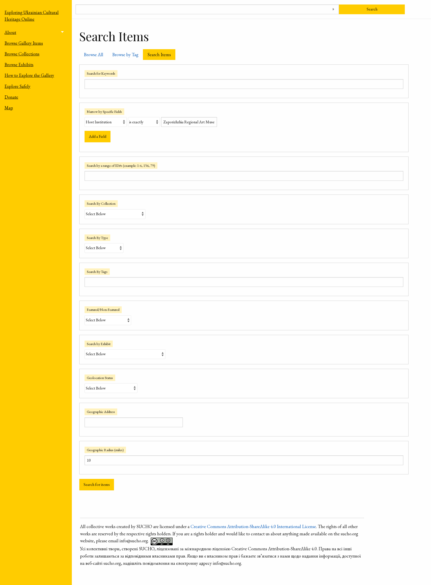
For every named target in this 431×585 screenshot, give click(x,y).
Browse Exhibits (18, 64)
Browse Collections (21, 54)
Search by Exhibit (98, 343)
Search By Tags (97, 271)
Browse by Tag (125, 54)
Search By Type (97, 237)
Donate (11, 97)
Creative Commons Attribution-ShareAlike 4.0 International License (253, 526)
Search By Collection (101, 203)
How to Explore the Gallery (29, 75)
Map (8, 108)
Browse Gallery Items (23, 43)
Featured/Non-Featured (103, 309)
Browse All (93, 54)
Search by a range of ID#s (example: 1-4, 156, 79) (121, 165)
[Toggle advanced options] (333, 9)
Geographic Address (101, 411)
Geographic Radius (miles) (105, 449)
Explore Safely (17, 86)
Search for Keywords (101, 73)
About (10, 32)
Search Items (159, 54)
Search (372, 9)
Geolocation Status (100, 377)
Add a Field (97, 136)
